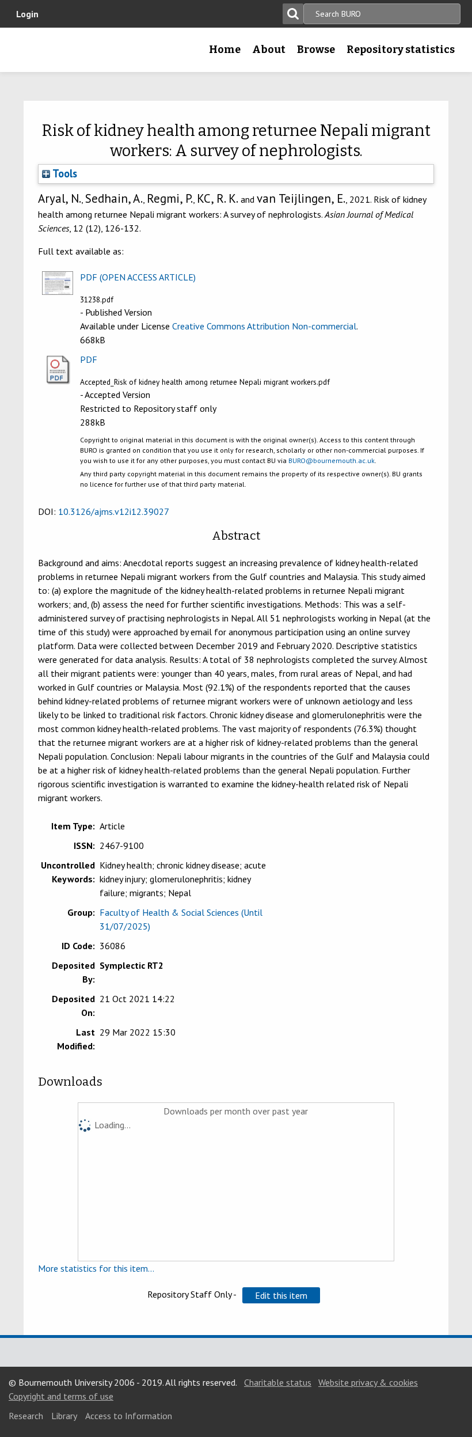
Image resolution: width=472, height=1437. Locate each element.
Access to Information (128, 1415)
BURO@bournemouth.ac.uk (331, 460)
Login (27, 14)
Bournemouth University (27, 53)
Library (64, 1415)
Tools (63, 173)
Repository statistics (401, 49)
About (269, 49)
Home (225, 49)
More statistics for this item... (96, 1268)
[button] (281, 1295)
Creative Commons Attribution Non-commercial (264, 326)
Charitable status (277, 1382)
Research (26, 1415)
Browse (316, 49)
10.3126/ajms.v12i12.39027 (113, 511)
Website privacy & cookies (368, 1382)
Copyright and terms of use (61, 1396)
